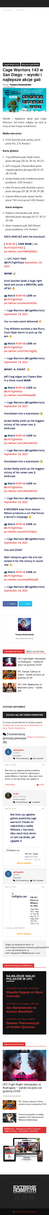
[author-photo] (24, 631)
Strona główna (8, 10)
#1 (43, 765)
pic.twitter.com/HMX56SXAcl (20, 251)
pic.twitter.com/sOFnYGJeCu (20, 531)
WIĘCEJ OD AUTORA (35, 652)
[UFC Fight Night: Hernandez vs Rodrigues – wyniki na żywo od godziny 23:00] (9, 661)
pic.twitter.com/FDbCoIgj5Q (20, 351)
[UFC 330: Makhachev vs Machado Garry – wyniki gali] (9, 687)
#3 (43, 887)
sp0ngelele (18, 750)
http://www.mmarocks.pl (24, 638)
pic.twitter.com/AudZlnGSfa (20, 303)
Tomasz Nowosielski (20, 84)
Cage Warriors (20, 10)
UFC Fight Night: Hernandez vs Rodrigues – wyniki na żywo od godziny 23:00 (32, 661)
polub (41, 784)
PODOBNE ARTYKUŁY (13, 652)
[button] (4, 3)
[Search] (45, 3)
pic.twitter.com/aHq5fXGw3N (21, 579)
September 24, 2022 (15, 314)
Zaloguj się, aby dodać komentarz (24, 715)
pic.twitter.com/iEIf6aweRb (20, 395)
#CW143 (10, 243)
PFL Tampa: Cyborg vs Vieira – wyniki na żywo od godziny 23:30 (31, 674)
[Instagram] (24, 1197)
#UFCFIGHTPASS (14, 247)
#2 (43, 808)
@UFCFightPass (13, 299)
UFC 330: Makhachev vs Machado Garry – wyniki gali (30, 687)
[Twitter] (32, 1198)
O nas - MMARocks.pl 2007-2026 (25, 1212)
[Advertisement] (24, 37)
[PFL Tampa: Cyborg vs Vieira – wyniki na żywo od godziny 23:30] (9, 674)
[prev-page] (4, 697)
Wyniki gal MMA (30, 64)
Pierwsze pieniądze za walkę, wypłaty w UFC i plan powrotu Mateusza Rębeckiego (31, 1117)
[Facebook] (17, 1198)
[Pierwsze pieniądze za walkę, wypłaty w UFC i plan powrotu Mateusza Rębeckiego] (9, 1118)
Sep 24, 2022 (10, 765)
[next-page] (8, 697)
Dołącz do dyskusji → (36, 737)
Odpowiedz (10, 784)
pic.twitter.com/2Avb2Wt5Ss (20, 443)
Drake (16, 794)
